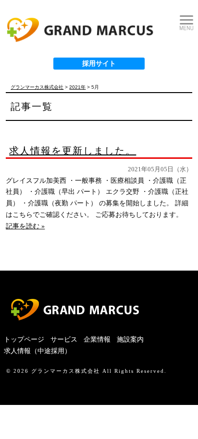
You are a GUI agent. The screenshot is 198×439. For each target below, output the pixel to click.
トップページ (24, 339)
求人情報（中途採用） (37, 351)
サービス (63, 339)
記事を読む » (25, 226)
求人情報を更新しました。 (72, 150)
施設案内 (130, 339)
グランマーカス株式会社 (65, 371)
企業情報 (97, 339)
